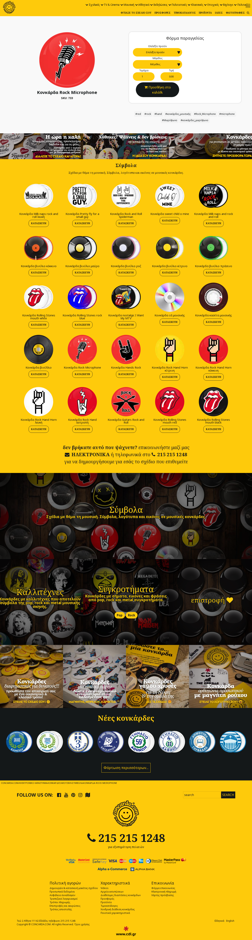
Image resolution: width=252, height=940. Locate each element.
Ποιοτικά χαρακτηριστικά (115, 913)
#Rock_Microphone (205, 114)
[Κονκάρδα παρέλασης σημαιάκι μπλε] (80, 741)
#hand (158, 114)
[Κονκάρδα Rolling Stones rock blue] (82, 297)
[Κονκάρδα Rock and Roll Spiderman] (126, 195)
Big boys (228, 5)
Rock (131, 615)
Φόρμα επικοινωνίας (163, 888)
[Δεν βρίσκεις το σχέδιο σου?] (126, 146)
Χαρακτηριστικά (115, 883)
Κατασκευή (38, 223)
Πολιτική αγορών (65, 883)
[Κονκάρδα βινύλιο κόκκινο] (38, 247)
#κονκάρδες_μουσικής (178, 114)
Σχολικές (94, 5)
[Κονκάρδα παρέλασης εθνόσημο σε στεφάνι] (171, 741)
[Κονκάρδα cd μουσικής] (169, 297)
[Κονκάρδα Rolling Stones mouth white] (38, 297)
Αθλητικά (143, 5)
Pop (119, 615)
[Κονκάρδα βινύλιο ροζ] (126, 247)
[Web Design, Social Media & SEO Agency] (126, 931)
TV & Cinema (112, 5)
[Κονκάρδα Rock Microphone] (67, 59)
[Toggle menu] (248, 5)
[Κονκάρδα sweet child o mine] (169, 195)
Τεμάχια (143, 70)
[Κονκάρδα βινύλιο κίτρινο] (169, 247)
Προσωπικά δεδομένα (62, 891)
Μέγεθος (157, 58)
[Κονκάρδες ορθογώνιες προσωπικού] (220, 676)
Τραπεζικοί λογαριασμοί (64, 898)
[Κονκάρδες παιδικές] (94, 676)
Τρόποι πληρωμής (60, 902)
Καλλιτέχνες (40, 591)
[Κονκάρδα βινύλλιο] (38, 349)
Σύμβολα (126, 509)
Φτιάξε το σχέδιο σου (136, 12)
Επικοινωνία (162, 883)
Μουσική (128, 5)
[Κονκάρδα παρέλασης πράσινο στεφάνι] (141, 741)
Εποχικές (213, 5)
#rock (148, 114)
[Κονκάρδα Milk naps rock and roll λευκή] (38, 195)
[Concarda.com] (9, 7)
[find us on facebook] (59, 795)
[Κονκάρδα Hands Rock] (126, 349)
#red (138, 114)
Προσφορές (162, 12)
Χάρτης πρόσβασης (162, 895)
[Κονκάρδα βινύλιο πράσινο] (213, 247)
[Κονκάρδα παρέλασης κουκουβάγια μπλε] (110, 741)
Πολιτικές (243, 5)
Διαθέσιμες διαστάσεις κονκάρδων (121, 895)
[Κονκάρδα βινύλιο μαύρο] (82, 247)
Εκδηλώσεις (160, 5)
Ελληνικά (219, 920)
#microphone (227, 114)
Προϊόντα (205, 12)
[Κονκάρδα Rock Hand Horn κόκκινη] (213, 349)
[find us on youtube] (66, 795)
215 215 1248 (172, 454)
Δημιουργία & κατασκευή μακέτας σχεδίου (74, 888)
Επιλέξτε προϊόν (157, 46)
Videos (104, 888)
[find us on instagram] (80, 795)
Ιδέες (219, 12)
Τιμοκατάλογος (185, 12)
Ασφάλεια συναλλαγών (62, 895)
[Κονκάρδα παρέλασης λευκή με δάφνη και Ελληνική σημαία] (49, 741)
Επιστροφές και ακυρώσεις (65, 906)
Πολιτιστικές (179, 5)
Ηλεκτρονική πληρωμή (163, 891)
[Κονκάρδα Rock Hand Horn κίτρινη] (169, 349)
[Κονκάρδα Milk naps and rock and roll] (213, 195)
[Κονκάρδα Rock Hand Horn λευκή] (38, 401)
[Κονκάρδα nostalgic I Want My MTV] (126, 297)
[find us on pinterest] (73, 795)
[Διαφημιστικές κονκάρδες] (31, 676)
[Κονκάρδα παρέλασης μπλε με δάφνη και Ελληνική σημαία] (19, 741)
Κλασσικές (197, 5)
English (230, 920)
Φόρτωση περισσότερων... (126, 767)
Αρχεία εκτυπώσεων (112, 891)
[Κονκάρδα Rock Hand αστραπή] (82, 401)
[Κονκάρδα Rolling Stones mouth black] (213, 401)
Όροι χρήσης (82, 924)
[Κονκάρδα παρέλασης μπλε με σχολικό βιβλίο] (202, 741)
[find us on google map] (87, 795)
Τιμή (171, 70)
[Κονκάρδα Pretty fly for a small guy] (82, 195)
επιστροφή (208, 600)
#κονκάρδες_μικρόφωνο (194, 120)
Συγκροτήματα (126, 588)
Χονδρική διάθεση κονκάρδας (118, 909)
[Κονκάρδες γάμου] (157, 676)
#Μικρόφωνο (169, 120)
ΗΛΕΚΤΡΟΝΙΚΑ (90, 454)
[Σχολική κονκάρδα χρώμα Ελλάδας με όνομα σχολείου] (233, 741)
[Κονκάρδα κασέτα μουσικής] (213, 297)
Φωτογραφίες (235, 12)
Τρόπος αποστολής (61, 909)
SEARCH (228, 795)
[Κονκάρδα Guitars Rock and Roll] (126, 401)
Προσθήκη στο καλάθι (159, 89)
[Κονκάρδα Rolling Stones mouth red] (169, 401)
